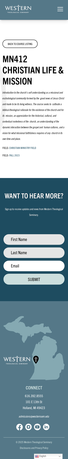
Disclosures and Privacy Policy (34, 447)
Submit (34, 279)
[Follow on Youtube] (37, 427)
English (42, 456)
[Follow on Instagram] (28, 427)
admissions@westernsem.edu (34, 416)
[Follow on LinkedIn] (46, 427)
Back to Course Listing (20, 43)
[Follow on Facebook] (19, 427)
